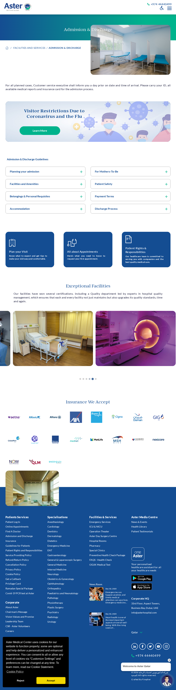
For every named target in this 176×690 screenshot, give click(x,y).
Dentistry (52, 531)
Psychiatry (53, 612)
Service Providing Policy (18, 555)
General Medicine (56, 564)
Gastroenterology (56, 555)
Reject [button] (20, 680)
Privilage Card (13, 583)
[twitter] (150, 646)
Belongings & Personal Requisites (30, 196)
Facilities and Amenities (24, 183)
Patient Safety (103, 183)
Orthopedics (54, 588)
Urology (51, 621)
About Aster (12, 607)
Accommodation (20, 208)
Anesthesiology (55, 521)
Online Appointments (17, 526)
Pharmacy (94, 545)
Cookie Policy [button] (15, 671)
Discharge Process (106, 208)
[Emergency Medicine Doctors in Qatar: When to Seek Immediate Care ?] (96, 593)
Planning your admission (24, 171)
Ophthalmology (55, 583)
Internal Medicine (56, 569)
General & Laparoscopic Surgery (64, 559)
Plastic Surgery (55, 607)
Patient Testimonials (142, 531)
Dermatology (54, 536)
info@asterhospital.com (144, 612)
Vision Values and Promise (20, 616)
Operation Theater (99, 531)
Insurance (11, 540)
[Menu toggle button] (169, 8)
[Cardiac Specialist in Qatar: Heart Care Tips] (96, 619)
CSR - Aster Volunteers (18, 626)
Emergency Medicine (58, 545)
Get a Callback (13, 578)
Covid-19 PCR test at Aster (20, 593)
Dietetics (52, 540)
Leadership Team (14, 621)
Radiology (52, 617)
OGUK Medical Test (99, 564)
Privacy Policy (13, 569)
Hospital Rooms (97, 540)
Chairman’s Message (16, 611)
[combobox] (137, 632)
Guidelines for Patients (18, 545)
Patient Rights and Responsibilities (24, 550)
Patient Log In (13, 521)
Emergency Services (100, 521)
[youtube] (158, 646)
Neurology (53, 574)
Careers (10, 631)
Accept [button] (51, 680)
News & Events (139, 521)
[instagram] (166, 646)
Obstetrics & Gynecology (60, 578)
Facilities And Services (29, 47)
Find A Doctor (13, 531)
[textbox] (137, 632)
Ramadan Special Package (19, 588)
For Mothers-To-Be (106, 171)
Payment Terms (104, 196)
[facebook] (142, 646)
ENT (49, 550)
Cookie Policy (13, 574)
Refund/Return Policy (17, 559)
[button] (80, 379)
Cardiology (53, 526)
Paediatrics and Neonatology (62, 593)
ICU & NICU (95, 526)
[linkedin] (134, 646)
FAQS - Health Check (100, 559)
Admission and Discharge (19, 536)
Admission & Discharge (65, 47)
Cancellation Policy (16, 564)
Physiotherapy (55, 602)
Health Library (139, 526)
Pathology (52, 597)
